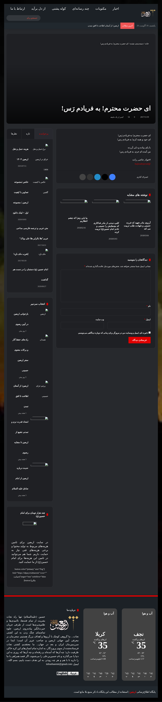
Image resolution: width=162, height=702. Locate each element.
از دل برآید (38, 8)
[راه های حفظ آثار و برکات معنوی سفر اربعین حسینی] (39, 340)
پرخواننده (43, 133)
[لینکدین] (97, 177)
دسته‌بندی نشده (136, 43)
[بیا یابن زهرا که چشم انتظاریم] (74, 207)
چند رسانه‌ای (80, 8)
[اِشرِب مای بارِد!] (39, 255)
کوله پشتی (59, 8)
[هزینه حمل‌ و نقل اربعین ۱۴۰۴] (39, 159)
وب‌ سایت (100, 319)
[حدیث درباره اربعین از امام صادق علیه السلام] (39, 469)
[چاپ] (82, 177)
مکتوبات (100, 8)
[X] (105, 177)
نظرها (14, 133)
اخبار (116, 8)
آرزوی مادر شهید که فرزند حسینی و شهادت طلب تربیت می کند (137, 226)
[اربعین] (148, 13)
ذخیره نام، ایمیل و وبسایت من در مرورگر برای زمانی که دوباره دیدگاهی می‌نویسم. (113, 333)
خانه (147, 43)
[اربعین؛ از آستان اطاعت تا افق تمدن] (39, 391)
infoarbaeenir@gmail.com (59, 664)
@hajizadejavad (143, 164)
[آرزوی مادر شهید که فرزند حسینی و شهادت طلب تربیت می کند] (137, 210)
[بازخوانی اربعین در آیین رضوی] (39, 315)
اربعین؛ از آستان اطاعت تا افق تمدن (20, 396)
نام (148, 306)
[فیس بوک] (112, 177)
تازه (28, 133)
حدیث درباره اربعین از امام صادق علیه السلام (20, 478)
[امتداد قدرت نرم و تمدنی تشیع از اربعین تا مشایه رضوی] (39, 423)
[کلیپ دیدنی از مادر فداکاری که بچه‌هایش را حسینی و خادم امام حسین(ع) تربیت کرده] (105, 210)
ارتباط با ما (17, 8)
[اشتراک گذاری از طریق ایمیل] (90, 177)
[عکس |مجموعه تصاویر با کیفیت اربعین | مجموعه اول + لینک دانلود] (39, 187)
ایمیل (147, 319)
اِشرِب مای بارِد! (20, 254)
